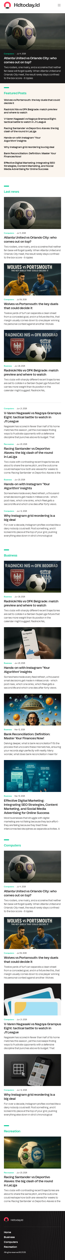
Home (7, 1232)
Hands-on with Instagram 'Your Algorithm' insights (32, 139)
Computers (9, 54)
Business (8, 366)
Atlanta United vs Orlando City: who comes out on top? (32, 48)
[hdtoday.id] (7, 5)
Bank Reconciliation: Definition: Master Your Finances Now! (32, 155)
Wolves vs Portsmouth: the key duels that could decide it (32, 101)
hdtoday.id (17, 1220)
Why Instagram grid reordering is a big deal (32, 147)
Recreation (9, 444)
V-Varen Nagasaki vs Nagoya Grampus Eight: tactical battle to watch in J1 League (32, 120)
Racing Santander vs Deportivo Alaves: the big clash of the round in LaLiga (32, 130)
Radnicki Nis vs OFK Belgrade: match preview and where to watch (32, 111)
